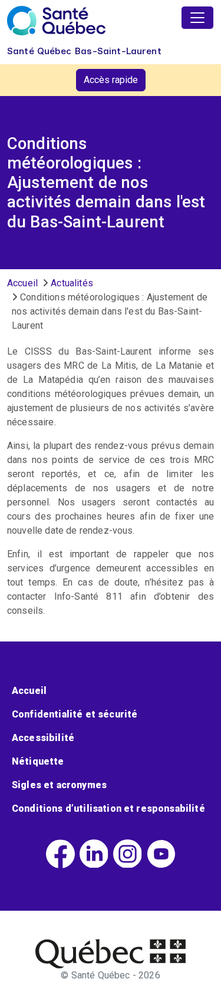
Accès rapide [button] (111, 79)
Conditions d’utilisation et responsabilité (108, 808)
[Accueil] (56, 20)
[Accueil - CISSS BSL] (110, 953)
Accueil (22, 283)
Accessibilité (43, 737)
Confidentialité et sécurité (74, 714)
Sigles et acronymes (59, 785)
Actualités (72, 283)
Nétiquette (38, 761)
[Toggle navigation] (197, 17)
